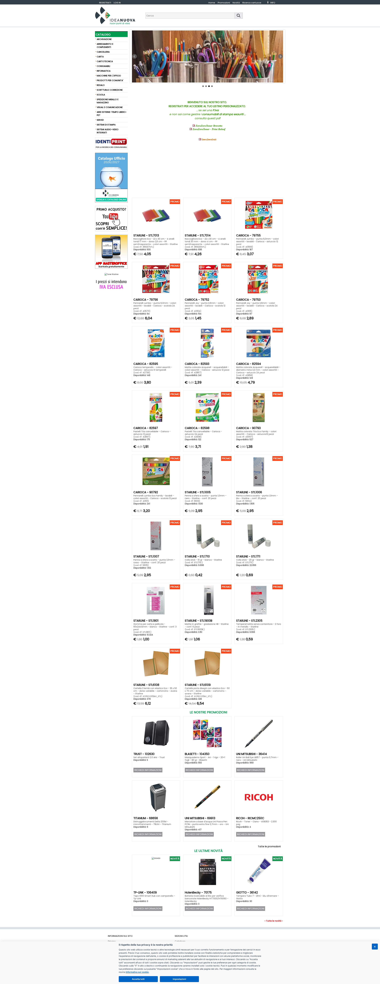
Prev (134, 56)
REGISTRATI (105, 2)
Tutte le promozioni (269, 846)
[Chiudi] (375, 947)
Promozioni (224, 2)
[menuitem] (253, 2)
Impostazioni (179, 979)
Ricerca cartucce (251, 2)
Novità (236, 2)
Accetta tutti (138, 979)
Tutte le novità (273, 920)
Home (211, 2)
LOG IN (117, 2)
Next (280, 56)
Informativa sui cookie (137, 972)
